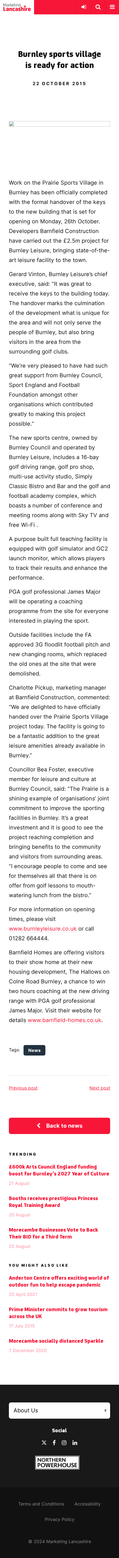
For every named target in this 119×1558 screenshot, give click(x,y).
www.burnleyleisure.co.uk (43, 928)
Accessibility (87, 1504)
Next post (99, 1088)
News (34, 1050)
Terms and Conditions (41, 1504)
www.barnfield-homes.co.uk (64, 1020)
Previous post (23, 1088)
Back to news (64, 1125)
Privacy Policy (59, 1519)
